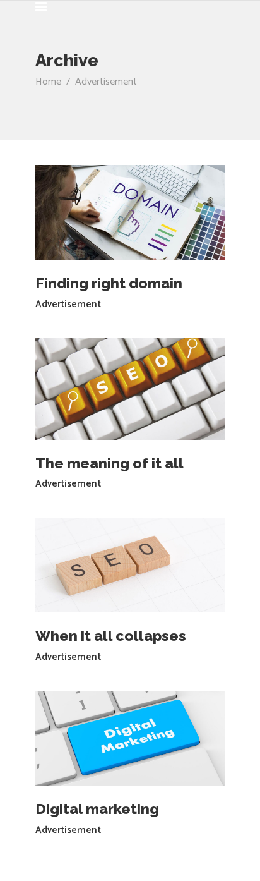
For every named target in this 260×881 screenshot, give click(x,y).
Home (48, 81)
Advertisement (68, 304)
